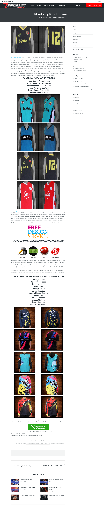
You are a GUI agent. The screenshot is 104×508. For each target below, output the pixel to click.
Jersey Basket (76, 97)
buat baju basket (47, 443)
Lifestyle (42, 440)
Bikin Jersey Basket (16, 57)
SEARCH (100, 1)
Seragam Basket (77, 103)
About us (75, 42)
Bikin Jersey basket (47, 17)
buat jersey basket (54, 443)
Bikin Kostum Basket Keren (56, 479)
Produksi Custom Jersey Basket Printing (28, 496)
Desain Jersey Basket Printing (56, 495)
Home (40, 17)
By (45, 440)
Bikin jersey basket (16, 211)
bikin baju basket (24, 443)
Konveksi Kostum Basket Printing (55, 488)
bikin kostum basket (39, 443)
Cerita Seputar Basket (78, 49)
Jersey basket (61, 443)
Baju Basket (75, 107)
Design (38, 440)
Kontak (74, 46)
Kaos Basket (76, 100)
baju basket (18, 443)
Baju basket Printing (77, 110)
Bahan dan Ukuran (77, 36)
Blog (36, 440)
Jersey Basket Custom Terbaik (28, 487)
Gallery (74, 33)
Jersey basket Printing (78, 113)
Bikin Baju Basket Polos (26, 479)
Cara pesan (75, 39)
